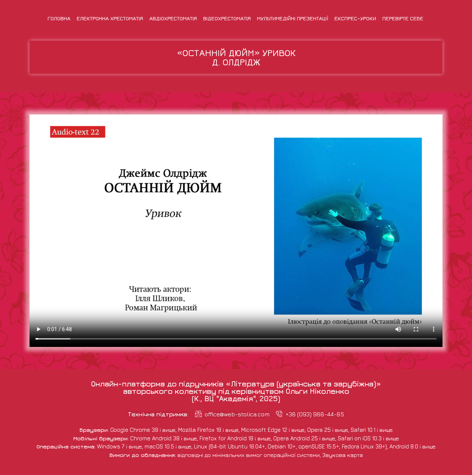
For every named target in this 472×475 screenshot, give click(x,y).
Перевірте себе (402, 18)
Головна (59, 18)
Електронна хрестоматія (110, 18)
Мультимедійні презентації (292, 18)
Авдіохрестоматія (173, 18)
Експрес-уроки (355, 18)
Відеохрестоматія (227, 18)
